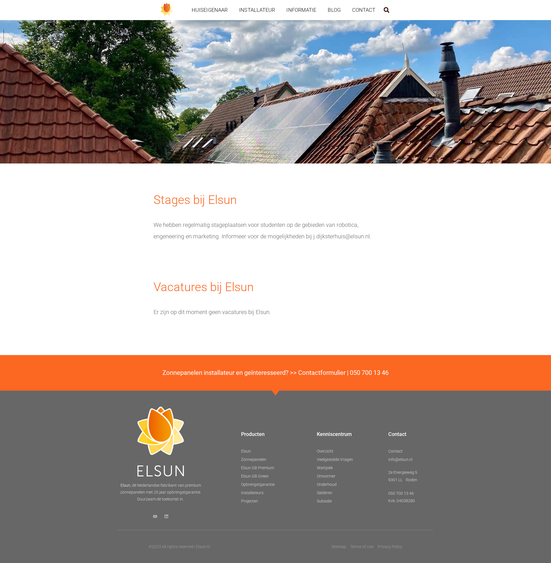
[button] (386, 10)
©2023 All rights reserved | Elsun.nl (179, 546)
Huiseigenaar (210, 10)
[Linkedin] (166, 516)
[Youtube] (155, 516)
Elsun (125, 485)
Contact (364, 10)
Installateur (257, 10)
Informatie (301, 10)
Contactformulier (322, 372)
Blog (334, 10)
